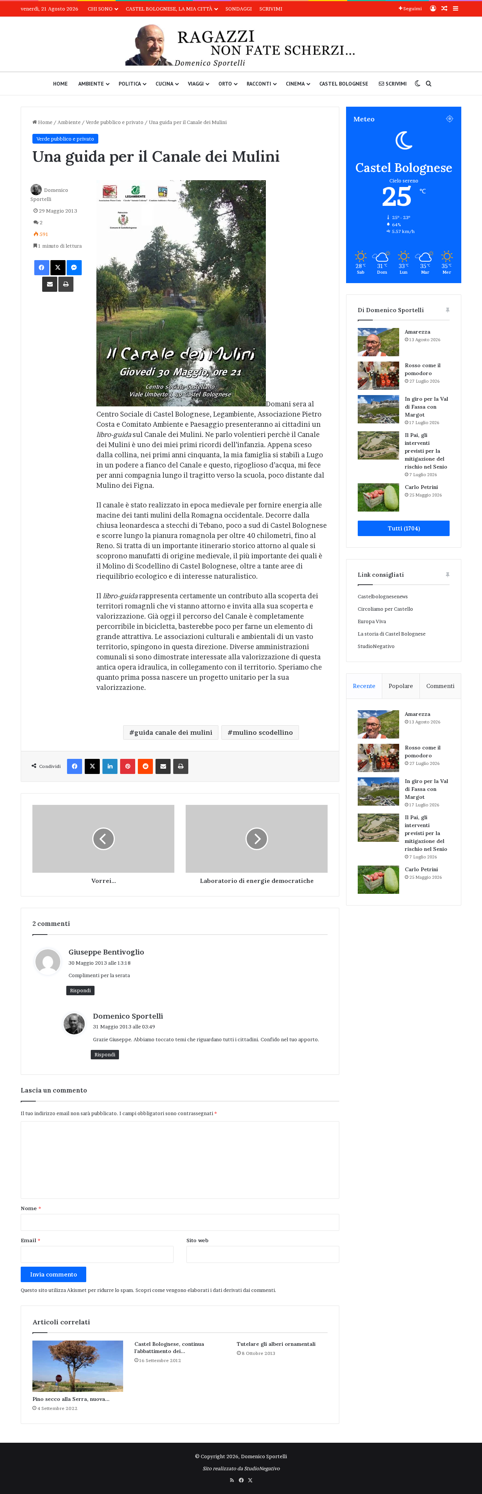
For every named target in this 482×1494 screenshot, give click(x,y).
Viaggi (196, 83)
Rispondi (80, 990)
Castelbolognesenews (383, 596)
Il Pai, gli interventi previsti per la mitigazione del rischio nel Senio (426, 451)
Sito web (197, 1240)
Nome (31, 1208)
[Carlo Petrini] (378, 497)
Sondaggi (239, 9)
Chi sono (100, 9)
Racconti (259, 83)
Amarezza (417, 331)
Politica (130, 83)
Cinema (295, 83)
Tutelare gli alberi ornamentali (276, 1344)
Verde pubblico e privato (114, 122)
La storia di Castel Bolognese (392, 634)
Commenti (440, 686)
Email (30, 1240)
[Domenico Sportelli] (241, 45)
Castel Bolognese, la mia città (169, 9)
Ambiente (91, 83)
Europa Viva (372, 621)
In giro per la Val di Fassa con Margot (426, 406)
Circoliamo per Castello (385, 609)
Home (60, 83)
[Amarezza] (378, 342)
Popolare (401, 686)
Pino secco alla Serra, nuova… (71, 1399)
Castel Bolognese (343, 83)
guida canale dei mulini (173, 732)
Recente (364, 686)
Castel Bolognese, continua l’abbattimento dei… (169, 1348)
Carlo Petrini (421, 487)
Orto (225, 83)
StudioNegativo (376, 646)
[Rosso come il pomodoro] (378, 376)
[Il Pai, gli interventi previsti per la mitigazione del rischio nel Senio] (378, 445)
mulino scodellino (263, 732)
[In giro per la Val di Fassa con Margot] (378, 409)
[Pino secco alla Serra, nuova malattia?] (77, 1366)
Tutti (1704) (404, 528)
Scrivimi (270, 9)
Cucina (164, 83)
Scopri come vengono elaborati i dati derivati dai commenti (205, 1290)
